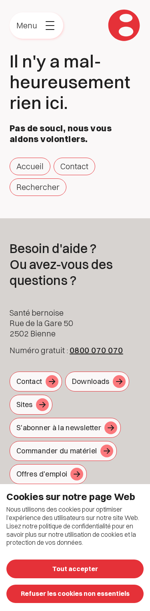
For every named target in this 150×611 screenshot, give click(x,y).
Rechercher (38, 187)
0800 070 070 (96, 350)
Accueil (30, 166)
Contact (74, 166)
